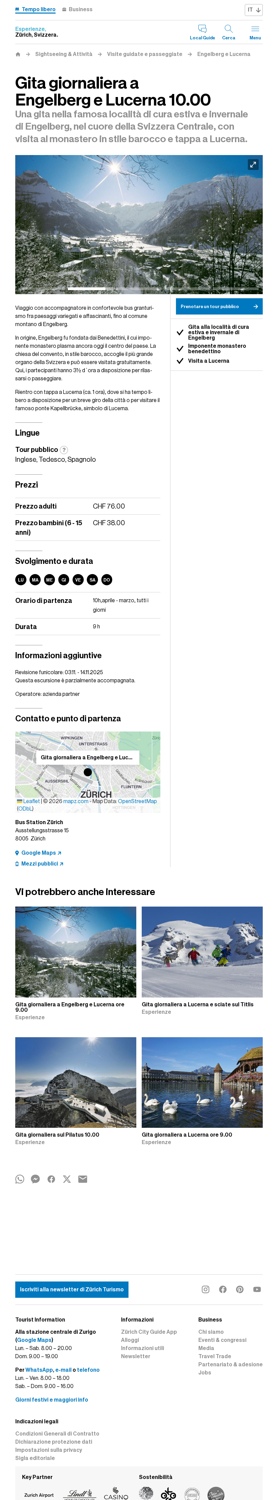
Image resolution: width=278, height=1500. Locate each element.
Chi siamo (211, 1332)
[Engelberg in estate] (144, 225)
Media (206, 1348)
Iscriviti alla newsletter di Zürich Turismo (72, 1289)
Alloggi (130, 1340)
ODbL (25, 809)
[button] (88, 772)
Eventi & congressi (222, 1340)
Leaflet (31, 801)
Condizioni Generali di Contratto (57, 1434)
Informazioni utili (142, 1348)
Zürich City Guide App (149, 1332)
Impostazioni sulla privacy (48, 1450)
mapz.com (76, 801)
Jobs (204, 1372)
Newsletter (135, 1356)
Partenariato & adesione (230, 1364)
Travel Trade (214, 1356)
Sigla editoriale (35, 1458)
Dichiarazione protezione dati (53, 1442)
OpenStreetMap (137, 801)
